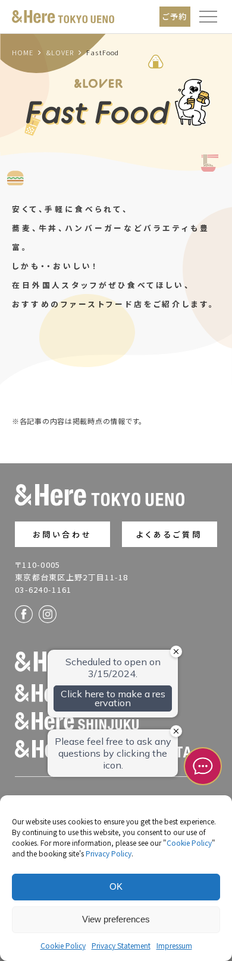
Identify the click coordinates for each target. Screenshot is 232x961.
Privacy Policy (108, 853)
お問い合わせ (63, 534)
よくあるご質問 (169, 534)
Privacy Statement (121, 945)
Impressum (174, 945)
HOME (22, 52)
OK (116, 886)
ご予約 (174, 16)
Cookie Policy (189, 842)
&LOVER (60, 52)
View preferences (116, 919)
